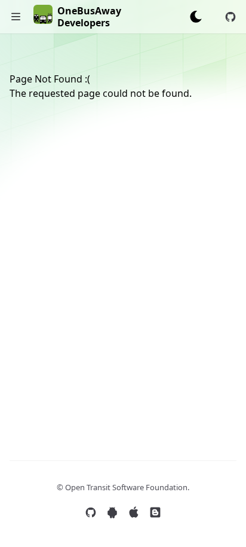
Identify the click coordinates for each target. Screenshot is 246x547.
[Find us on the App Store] (134, 512)
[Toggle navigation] (15, 17)
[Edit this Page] (230, 17)
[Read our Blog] (155, 512)
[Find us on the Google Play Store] (112, 512)
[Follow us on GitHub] (91, 512)
